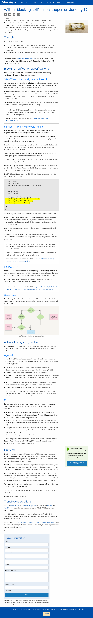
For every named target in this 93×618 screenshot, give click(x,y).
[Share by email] (19, 15)
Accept (47, 614)
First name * (8, 547)
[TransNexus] (9, 2)
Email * (7, 541)
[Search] (78, 2)
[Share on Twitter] (6, 15)
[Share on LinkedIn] (10, 15)
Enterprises (38, 2)
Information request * (11, 570)
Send (26, 594)
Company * (8, 558)
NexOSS (6, 508)
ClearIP (49, 506)
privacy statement (16, 606)
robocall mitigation (29, 506)
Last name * (8, 553)
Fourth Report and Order (24, 59)
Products (49, 2)
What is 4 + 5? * (9, 584)
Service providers (24, 2)
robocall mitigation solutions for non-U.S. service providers (34, 523)
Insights (60, 2)
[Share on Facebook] (15, 15)
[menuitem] (9, 2)
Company (69, 2)
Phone (7, 564)
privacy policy (67, 609)
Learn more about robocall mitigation (76, 463)
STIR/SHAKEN (14, 506)
